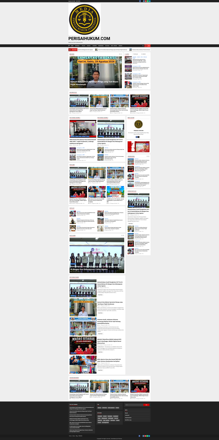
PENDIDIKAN (100, 45)
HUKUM (88, 45)
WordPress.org (128, 419)
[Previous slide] (119, 54)
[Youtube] (146, 1)
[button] (69, 45)
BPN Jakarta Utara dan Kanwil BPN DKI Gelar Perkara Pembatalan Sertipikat (96, 200)
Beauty (99, 407)
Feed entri (127, 415)
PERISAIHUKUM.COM (89, 38)
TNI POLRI (107, 45)
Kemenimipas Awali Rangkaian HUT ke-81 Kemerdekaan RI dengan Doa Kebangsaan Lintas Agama (79, 110)
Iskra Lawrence (111, 407)
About (73, 436)
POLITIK (83, 45)
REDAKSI (120, 45)
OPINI (139, 66)
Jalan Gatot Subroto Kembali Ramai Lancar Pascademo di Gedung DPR (100, 221)
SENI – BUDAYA (114, 45)
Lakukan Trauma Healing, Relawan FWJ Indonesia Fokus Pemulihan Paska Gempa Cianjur (128, 84)
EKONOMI (95, 45)
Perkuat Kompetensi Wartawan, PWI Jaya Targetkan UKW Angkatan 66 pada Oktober (73, 221)
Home (72, 45)
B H (71, 112)
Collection (104, 407)
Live (149, 45)
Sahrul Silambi (73, 86)
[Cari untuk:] (134, 405)
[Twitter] (142, 1)
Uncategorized (73, 79)
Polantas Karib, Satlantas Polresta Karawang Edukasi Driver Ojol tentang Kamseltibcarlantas (104, 49)
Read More (100, 294)
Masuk (126, 413)
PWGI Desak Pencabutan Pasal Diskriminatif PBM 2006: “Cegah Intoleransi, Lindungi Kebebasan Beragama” (128, 59)
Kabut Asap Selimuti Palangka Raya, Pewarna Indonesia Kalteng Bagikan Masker (100, 213)
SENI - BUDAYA (106, 420)
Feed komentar (128, 417)
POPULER (83, 136)
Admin (92, 111)
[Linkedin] (150, 1)
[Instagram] (144, 1)
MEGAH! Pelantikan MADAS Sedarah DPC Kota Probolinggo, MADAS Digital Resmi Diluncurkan (148, 49)
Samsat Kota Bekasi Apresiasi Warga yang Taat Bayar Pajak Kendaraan (100, 150)
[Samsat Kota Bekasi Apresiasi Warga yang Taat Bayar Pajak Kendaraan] (99, 101)
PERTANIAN (110, 418)
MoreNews (113, 438)
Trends (87, 136)
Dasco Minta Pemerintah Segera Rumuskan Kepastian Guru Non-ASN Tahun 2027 (73, 228)
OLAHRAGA (115, 416)
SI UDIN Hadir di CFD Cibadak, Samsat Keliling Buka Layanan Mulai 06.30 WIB (115, 200)
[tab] (129, 54)
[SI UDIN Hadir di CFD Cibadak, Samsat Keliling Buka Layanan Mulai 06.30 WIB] (115, 192)
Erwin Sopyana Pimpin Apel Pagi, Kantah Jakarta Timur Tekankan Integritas (100, 228)
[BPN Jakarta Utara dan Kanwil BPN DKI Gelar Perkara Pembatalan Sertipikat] (97, 192)
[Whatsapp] (148, 1)
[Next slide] (121, 54)
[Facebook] (140, 1)
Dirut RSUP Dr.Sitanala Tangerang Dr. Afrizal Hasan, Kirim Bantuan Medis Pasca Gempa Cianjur (128, 76)
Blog (77, 436)
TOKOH (117, 420)
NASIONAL (72, 136)
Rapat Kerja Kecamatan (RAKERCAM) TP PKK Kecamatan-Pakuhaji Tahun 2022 (128, 68)
